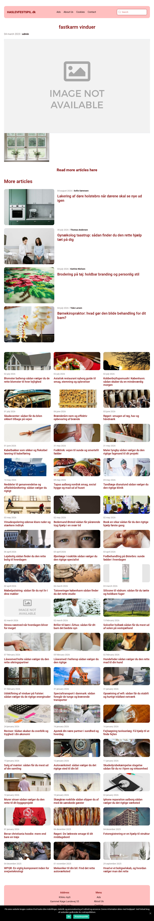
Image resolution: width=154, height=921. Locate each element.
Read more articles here (77, 170)
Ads (59, 12)
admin (25, 34)
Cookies (80, 12)
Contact (92, 12)
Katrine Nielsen (77, 269)
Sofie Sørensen (81, 191)
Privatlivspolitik (81, 917)
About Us (68, 12)
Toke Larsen (76, 308)
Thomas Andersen (79, 230)
